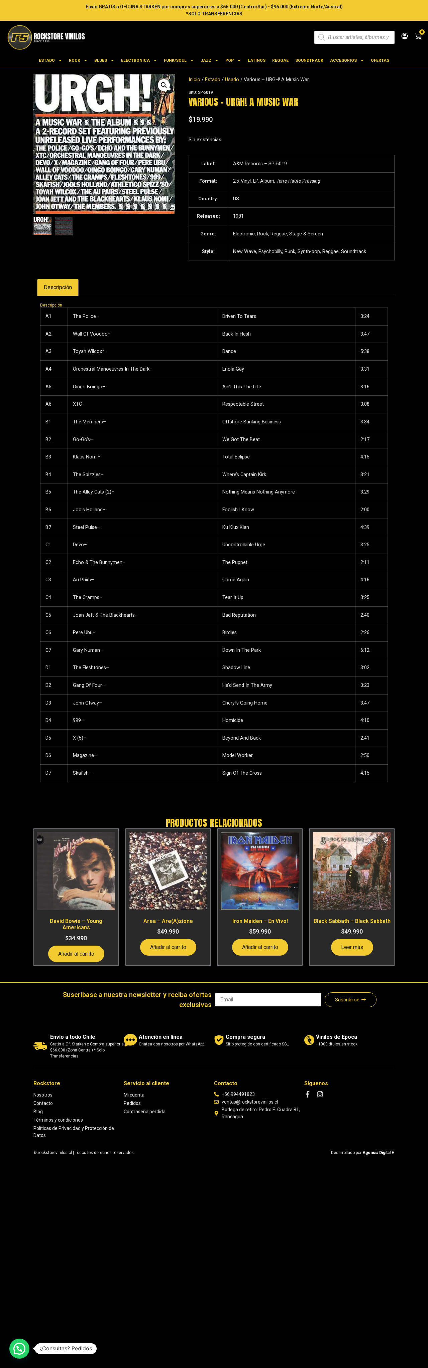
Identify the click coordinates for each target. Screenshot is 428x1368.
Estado (47, 60)
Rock (74, 60)
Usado (232, 79)
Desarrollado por (363, 1152)
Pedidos (132, 1103)
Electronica (135, 60)
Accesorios (343, 60)
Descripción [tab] (58, 287)
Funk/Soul (175, 60)
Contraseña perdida (145, 1111)
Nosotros (42, 1095)
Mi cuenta (134, 1095)
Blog (38, 1111)
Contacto (43, 1103)
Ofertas (380, 60)
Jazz (206, 60)
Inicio (194, 79)
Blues (100, 60)
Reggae (280, 60)
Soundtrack (309, 60)
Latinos (256, 60)
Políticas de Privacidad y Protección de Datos (73, 1132)
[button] (164, 85)
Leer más (352, 947)
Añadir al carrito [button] (76, 954)
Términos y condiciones (58, 1120)
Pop (229, 60)
